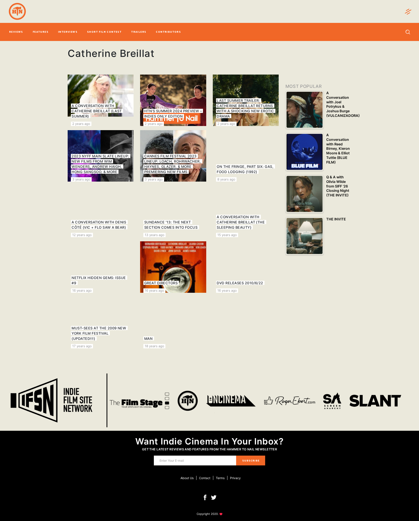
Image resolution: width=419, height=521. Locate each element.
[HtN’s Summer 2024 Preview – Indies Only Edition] (173, 100)
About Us (187, 478)
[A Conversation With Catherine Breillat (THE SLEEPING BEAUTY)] (246, 211)
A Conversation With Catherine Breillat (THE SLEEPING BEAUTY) (241, 222)
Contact (204, 478)
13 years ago (154, 235)
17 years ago (82, 346)
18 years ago (154, 346)
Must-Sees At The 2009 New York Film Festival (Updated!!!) (99, 333)
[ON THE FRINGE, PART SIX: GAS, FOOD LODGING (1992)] (246, 156)
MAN (148, 338)
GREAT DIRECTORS (161, 283)
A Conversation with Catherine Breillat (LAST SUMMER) (97, 111)
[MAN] (173, 322)
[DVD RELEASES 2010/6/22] (246, 267)
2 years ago (81, 124)
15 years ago (227, 235)
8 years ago (226, 179)
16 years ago (82, 290)
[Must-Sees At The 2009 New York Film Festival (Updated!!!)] (101, 322)
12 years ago (82, 235)
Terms (220, 478)
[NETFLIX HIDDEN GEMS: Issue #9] (101, 267)
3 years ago (81, 179)
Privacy (235, 478)
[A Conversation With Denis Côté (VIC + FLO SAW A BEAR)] (101, 211)
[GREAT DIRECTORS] (173, 267)
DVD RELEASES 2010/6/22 (240, 283)
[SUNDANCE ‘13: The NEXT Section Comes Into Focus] (173, 211)
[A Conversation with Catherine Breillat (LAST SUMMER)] (101, 100)
